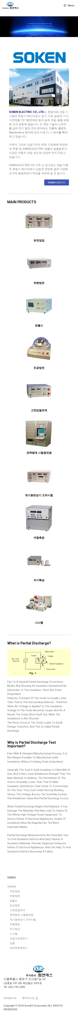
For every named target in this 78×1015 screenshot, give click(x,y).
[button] (56, 182)
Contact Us (10, 997)
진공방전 (39, 367)
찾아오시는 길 (30, 997)
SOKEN (11, 886)
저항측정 (39, 537)
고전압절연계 (39, 410)
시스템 (39, 622)
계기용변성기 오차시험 (39, 495)
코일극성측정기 (19, 938)
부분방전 (39, 283)
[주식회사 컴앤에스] (10, 5)
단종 (12, 943)
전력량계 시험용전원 (39, 452)
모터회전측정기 (19, 947)
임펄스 (39, 325)
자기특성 (39, 580)
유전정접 (39, 240)
